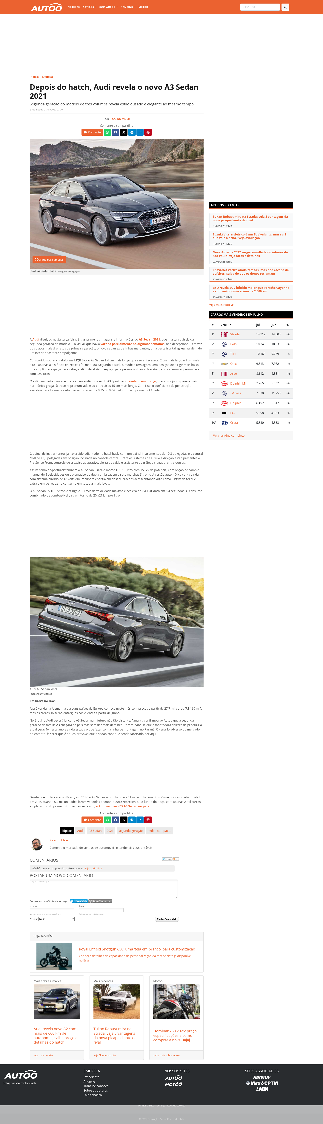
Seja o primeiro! (93, 868)
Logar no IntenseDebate (79, 901)
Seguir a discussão (176, 859)
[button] (92, 132)
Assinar (34, 919)
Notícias (74, 7)
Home (34, 76)
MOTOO (143, 7)
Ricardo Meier (120, 119)
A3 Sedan (95, 831)
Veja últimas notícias (104, 1055)
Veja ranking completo (229, 435)
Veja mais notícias (43, 1055)
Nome (33, 906)
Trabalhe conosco (96, 1086)
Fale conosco (93, 1095)
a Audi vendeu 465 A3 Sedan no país (122, 806)
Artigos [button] (89, 7)
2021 (110, 831)
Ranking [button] (127, 7)
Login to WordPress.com (100, 901)
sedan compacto (159, 831)
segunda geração (131, 831)
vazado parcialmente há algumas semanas (132, 344)
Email (82, 906)
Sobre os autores (96, 1090)
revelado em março (141, 381)
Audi (35, 339)
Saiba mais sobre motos (166, 1055)
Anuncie (89, 1081)
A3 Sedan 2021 (149, 339)
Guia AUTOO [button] (107, 7)
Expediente (91, 1077)
